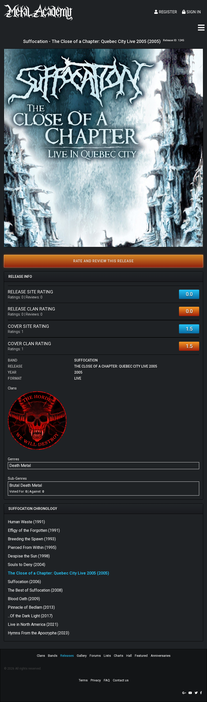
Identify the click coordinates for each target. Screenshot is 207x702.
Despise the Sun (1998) (29, 556)
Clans (41, 655)
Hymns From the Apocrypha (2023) (38, 633)
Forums (95, 655)
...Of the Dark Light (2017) (30, 615)
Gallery (82, 655)
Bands (52, 655)
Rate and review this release (103, 261)
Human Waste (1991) (26, 521)
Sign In (193, 12)
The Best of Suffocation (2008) (35, 590)
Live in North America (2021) (33, 624)
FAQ (107, 680)
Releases (67, 655)
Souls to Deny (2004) (26, 564)
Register (167, 12)
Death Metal (20, 465)
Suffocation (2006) (24, 581)
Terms (83, 680)
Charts (118, 655)
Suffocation (86, 360)
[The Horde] (37, 420)
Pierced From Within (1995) (32, 547)
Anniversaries (160, 655)
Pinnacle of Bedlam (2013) (31, 607)
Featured (141, 655)
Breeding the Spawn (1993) (32, 539)
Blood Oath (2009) (24, 598)
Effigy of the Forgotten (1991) (34, 530)
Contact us (120, 680)
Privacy (96, 680)
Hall (129, 655)
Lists (107, 655)
